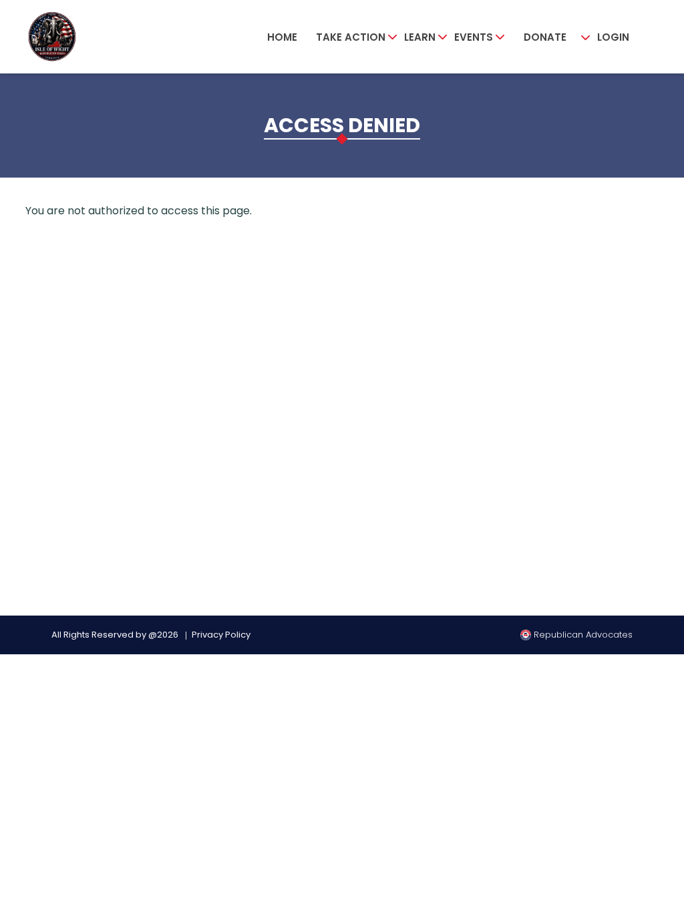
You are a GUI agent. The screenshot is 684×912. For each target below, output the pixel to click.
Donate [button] (545, 37)
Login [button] (613, 37)
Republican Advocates (582, 634)
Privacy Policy (221, 634)
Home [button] (282, 37)
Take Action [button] (350, 37)
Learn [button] (420, 37)
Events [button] (473, 37)
